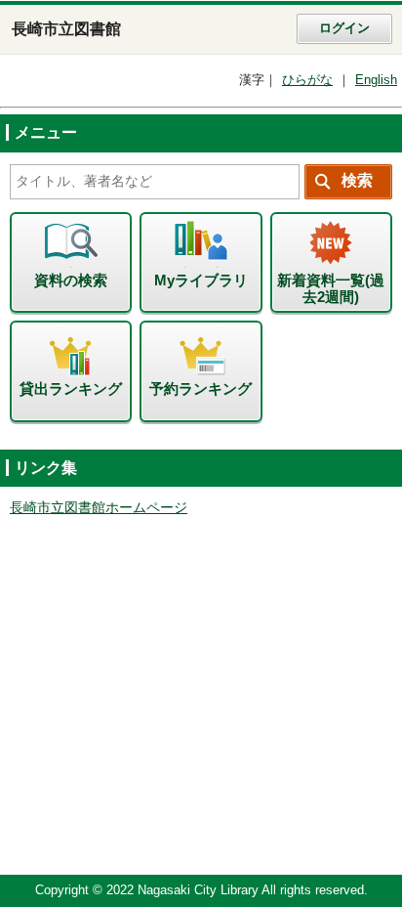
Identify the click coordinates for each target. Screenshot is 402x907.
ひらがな (307, 80)
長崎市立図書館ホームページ (98, 507)
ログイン (344, 28)
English (376, 80)
